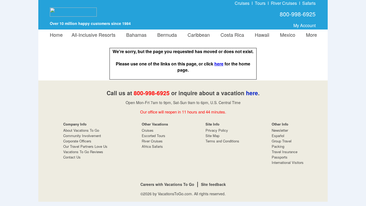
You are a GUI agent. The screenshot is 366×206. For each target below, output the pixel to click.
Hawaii (260, 34)
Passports (279, 157)
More (310, 34)
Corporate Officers (77, 141)
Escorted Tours (153, 135)
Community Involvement (82, 135)
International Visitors (288, 162)
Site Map (212, 135)
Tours (260, 3)
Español (278, 135)
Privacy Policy (217, 130)
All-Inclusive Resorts (93, 34)
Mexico (286, 34)
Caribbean (197, 34)
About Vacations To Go (81, 130)
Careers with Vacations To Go (167, 184)
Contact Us (72, 157)
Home (56, 34)
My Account (304, 25)
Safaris (309, 3)
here (218, 64)
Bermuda (166, 34)
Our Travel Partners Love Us (85, 146)
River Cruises (284, 3)
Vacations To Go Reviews (83, 151)
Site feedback (213, 184)
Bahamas (135, 34)
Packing (278, 146)
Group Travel (282, 141)
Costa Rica (231, 34)
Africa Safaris (152, 146)
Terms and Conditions (222, 141)
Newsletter (280, 130)
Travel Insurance (284, 151)
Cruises (242, 3)
